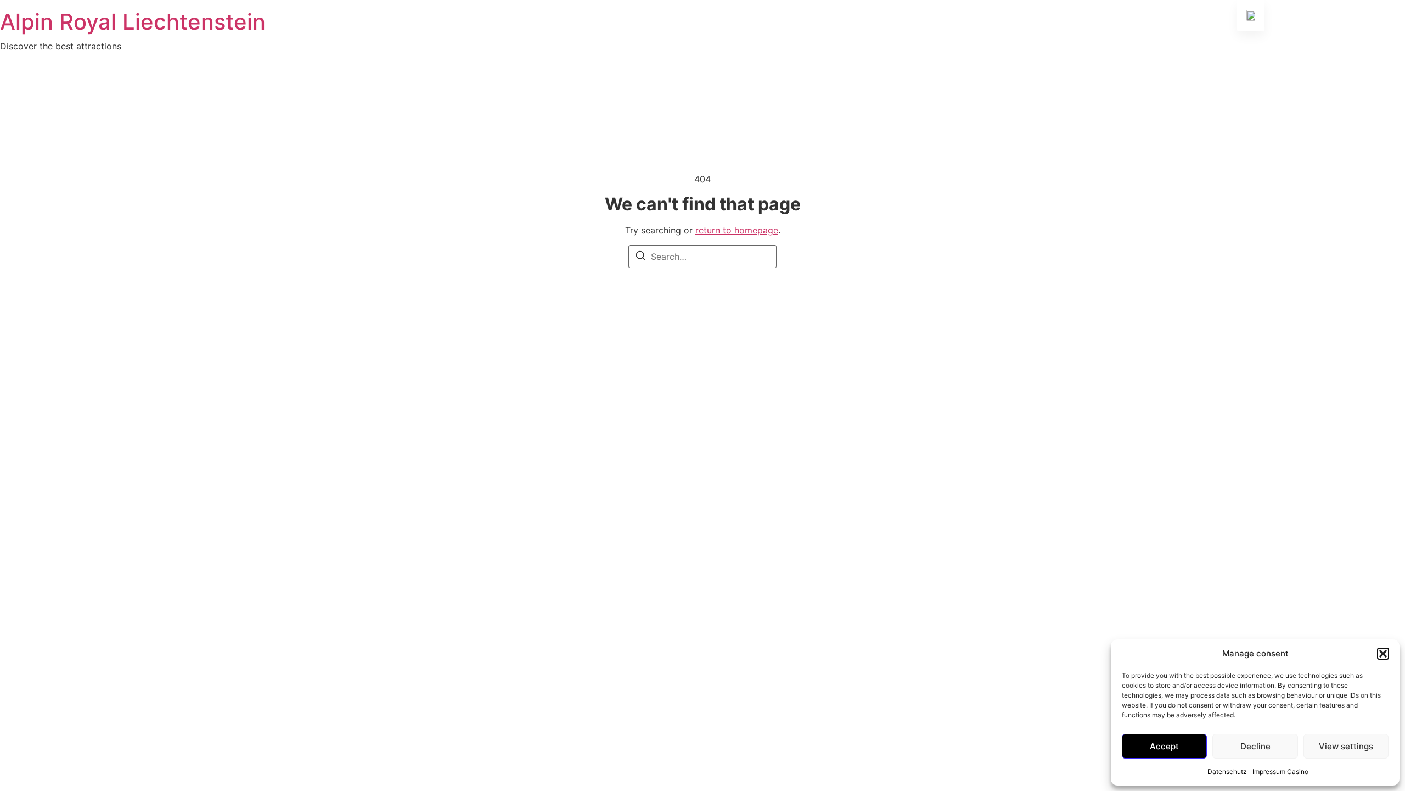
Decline (1255, 746)
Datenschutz (1227, 771)
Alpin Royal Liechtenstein (133, 21)
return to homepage (736, 230)
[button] (1383, 653)
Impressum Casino (1280, 771)
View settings (1346, 746)
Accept (1164, 746)
